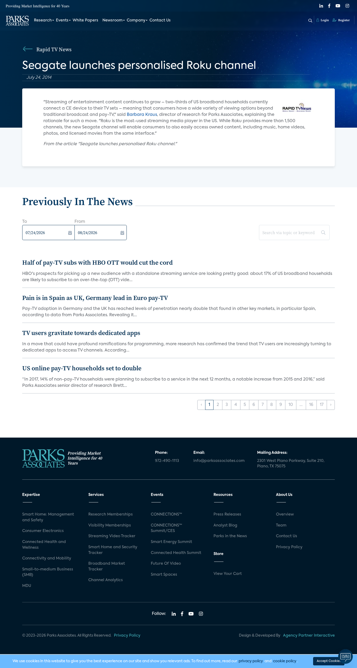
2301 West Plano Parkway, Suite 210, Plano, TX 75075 (290, 463)
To (24, 222)
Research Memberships (110, 514)
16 (311, 405)
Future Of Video (166, 563)
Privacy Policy (289, 547)
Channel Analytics (105, 580)
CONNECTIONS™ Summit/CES (166, 528)
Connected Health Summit (176, 553)
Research (43, 20)
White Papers (85, 20)
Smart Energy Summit (171, 542)
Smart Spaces (164, 574)
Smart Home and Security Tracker (112, 550)
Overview (285, 514)
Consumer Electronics (43, 531)
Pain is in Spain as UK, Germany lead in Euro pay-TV (95, 297)
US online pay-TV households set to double (81, 368)
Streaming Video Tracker (111, 536)
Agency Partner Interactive (309, 635)
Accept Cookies (329, 661)
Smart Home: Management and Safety (48, 517)
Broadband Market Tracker (106, 566)
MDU (26, 586)
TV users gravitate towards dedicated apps (81, 333)
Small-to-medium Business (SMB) (47, 572)
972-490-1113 (167, 461)
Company (136, 20)
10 (291, 405)
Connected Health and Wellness (44, 545)
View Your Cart (228, 574)
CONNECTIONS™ (166, 514)
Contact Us (160, 20)
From (79, 222)
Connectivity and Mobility (46, 558)
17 (322, 405)
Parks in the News (230, 536)
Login (324, 20)
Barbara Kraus (142, 115)
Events (62, 20)
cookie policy (284, 661)
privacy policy (251, 661)
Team (281, 525)
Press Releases (227, 514)
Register (343, 20)
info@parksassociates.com (219, 461)
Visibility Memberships (109, 525)
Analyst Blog (225, 525)
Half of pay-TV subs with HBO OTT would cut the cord (97, 262)
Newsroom (112, 20)
